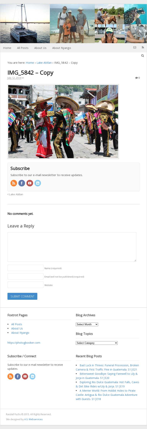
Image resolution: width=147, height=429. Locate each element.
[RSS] (14, 183)
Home (7, 48)
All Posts (23, 48)
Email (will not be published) (64, 276)
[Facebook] (22, 183)
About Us (40, 48)
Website (48, 285)
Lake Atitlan (44, 62)
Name (52, 268)
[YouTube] (30, 183)
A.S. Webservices (33, 419)
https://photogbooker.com (23, 342)
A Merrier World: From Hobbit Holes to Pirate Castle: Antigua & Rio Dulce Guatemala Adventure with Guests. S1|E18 (106, 395)
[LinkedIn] (38, 183)
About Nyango (61, 48)
